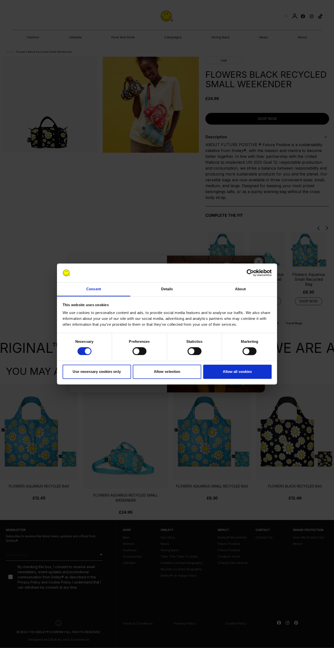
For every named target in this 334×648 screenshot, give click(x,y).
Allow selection (167, 371)
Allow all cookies (237, 371)
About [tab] (240, 289)
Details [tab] (167, 289)
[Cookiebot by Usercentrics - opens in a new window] (250, 273)
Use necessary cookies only (97, 371)
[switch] (139, 351)
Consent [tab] (93, 289)
